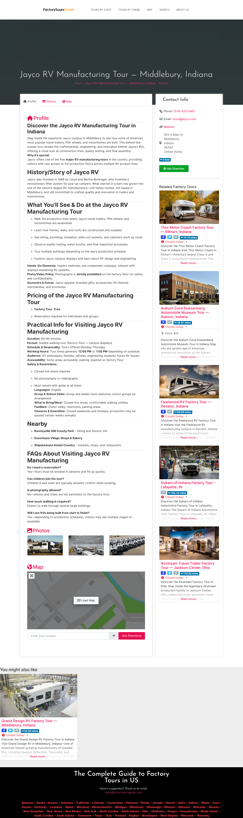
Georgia (158, 803)
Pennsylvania (188, 811)
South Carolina (43, 815)
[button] (189, 242)
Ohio (145, 811)
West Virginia (169, 815)
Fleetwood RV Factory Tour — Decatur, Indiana (186, 404)
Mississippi (154, 807)
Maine (69, 807)
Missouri (169, 807)
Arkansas (67, 803)
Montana (184, 807)
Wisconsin (187, 815)
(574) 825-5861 (184, 111)
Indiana (163, 83)
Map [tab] (69, 101)
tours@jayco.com (184, 119)
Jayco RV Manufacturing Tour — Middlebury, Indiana (120, 83)
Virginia (134, 815)
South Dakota (65, 815)
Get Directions (131, 635)
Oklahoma (157, 811)
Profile (41, 118)
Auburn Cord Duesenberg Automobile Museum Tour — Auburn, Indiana (185, 312)
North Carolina (109, 811)
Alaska (40, 803)
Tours (78, 83)
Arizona (53, 803)
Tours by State (101, 9)
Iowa (216, 803)
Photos (41, 531)
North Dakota (130, 811)
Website (169, 127)
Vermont (120, 815)
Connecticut (115, 803)
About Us (182, 9)
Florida (145, 803)
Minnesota (137, 807)
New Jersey (54, 811)
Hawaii (170, 803)
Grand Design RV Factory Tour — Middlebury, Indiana (29, 723)
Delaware (132, 803)
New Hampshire (33, 811)
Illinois (205, 803)
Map (149, 9)
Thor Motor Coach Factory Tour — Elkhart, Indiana (187, 229)
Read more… (189, 263)
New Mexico (73, 811)
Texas (98, 815)
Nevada (214, 807)
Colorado (98, 803)
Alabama (27, 803)
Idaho (181, 803)
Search (164, 9)
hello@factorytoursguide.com (123, 792)
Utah (108, 815)
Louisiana (56, 807)
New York (90, 811)
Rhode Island (208, 811)
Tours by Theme (129, 9)
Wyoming (203, 815)
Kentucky (41, 807)
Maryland (83, 807)
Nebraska (199, 807)
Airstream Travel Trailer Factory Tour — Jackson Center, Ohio (187, 565)
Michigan (121, 807)
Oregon (172, 811)
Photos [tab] (51, 101)
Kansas (26, 807)
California (82, 803)
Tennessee (84, 815)
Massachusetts (102, 807)
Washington (149, 815)
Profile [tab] (31, 101)
